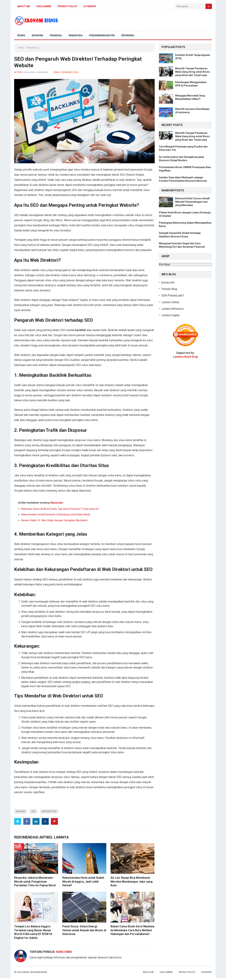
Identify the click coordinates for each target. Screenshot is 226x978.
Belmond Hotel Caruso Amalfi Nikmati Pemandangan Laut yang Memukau (192, 202)
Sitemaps (90, 6)
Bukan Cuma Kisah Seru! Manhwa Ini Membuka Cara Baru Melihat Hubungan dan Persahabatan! (132, 930)
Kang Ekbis (29, 72)
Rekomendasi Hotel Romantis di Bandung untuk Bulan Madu (55, 514)
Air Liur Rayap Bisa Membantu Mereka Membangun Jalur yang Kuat (132, 881)
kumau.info (168, 282)
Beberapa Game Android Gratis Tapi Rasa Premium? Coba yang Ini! (60, 508)
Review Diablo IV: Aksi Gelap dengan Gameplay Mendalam (54, 520)
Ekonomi (37, 35)
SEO (33, 811)
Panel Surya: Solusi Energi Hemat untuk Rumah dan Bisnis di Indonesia (84, 930)
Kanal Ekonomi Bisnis (34, 972)
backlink (20, 811)
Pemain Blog (169, 289)
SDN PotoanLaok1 (172, 295)
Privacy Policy (67, 6)
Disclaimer (43, 6)
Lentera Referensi (172, 308)
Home (21, 48)
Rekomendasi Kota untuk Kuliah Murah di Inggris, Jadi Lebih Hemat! (83, 881)
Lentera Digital (170, 315)
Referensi (127, 35)
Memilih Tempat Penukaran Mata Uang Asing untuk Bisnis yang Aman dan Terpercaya (192, 72)
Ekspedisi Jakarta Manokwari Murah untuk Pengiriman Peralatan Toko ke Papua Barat (35, 881)
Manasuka (75, 35)
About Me (23, 6)
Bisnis (21, 35)
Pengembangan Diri (102, 35)
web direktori (49, 811)
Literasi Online (170, 302)
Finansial (56, 35)
